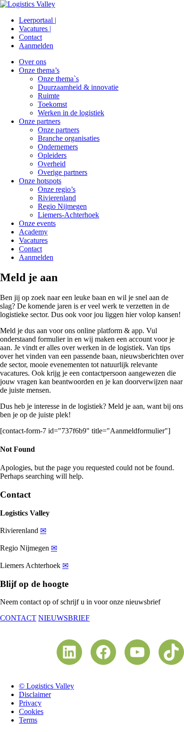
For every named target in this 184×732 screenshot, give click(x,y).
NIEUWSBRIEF (64, 618)
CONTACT (18, 618)
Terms (28, 720)
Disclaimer (35, 694)
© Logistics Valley (46, 686)
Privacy (30, 703)
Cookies (31, 711)
